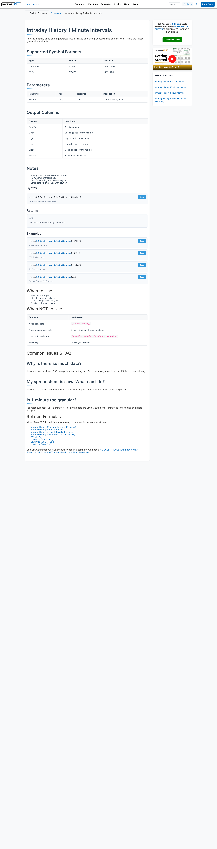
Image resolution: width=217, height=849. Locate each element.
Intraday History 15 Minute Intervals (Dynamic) (53, 427)
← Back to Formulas (37, 13)
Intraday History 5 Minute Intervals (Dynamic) (53, 434)
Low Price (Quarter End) (42, 442)
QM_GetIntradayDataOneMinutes (53, 241)
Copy (142, 197)
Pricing (117, 4)
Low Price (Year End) (41, 444)
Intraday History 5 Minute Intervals (170, 81)
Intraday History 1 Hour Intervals (169, 93)
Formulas (56, 13)
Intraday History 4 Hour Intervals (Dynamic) (52, 432)
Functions (93, 4)
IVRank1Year (37, 437)
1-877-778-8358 (32, 4)
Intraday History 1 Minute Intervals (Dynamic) (170, 100)
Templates (106, 4)
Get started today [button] (172, 40)
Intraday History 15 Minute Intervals (171, 87)
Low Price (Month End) (42, 439)
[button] (80, 4)
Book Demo (207, 4)
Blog (135, 4)
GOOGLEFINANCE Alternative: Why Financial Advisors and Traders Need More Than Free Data (82, 451)
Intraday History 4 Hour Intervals (47, 429)
